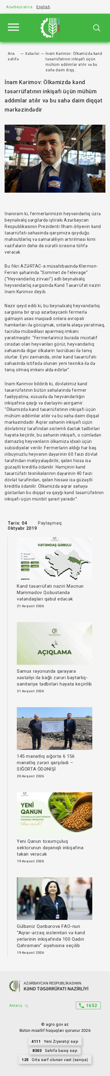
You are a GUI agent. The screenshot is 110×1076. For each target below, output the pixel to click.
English (43, 7)
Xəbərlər (32, 54)
